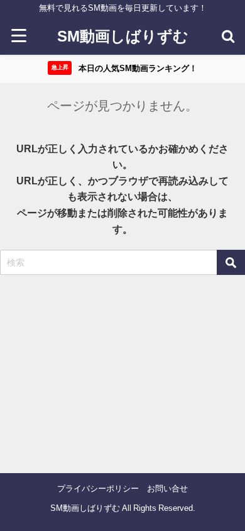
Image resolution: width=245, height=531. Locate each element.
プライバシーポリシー (98, 488)
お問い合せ (167, 488)
